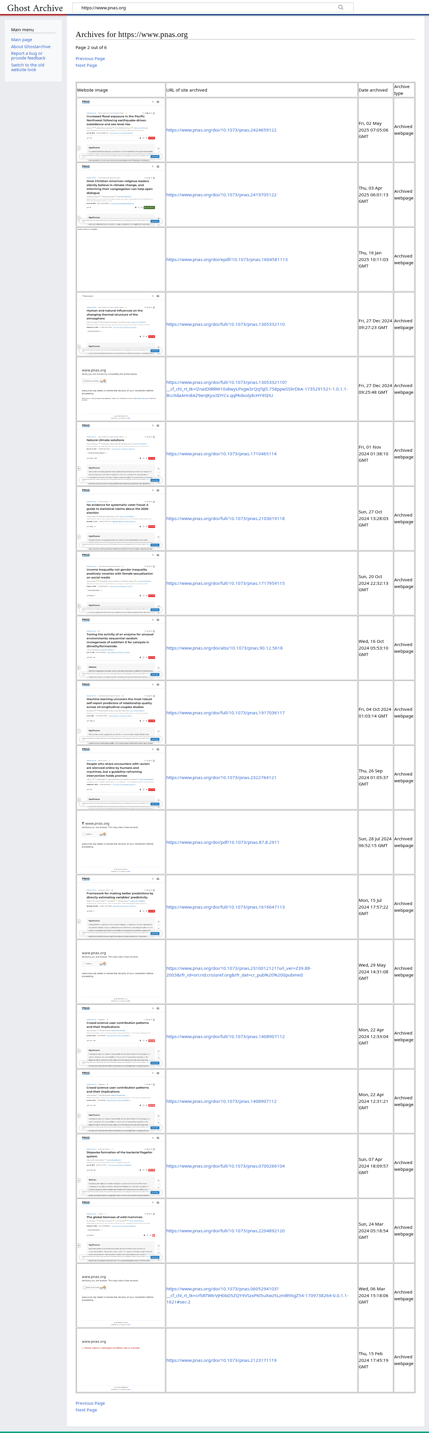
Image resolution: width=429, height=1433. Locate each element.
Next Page (86, 65)
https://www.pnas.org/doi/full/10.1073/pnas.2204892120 (225, 1230)
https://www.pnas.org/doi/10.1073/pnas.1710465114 (221, 453)
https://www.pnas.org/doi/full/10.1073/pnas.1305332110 (225, 324)
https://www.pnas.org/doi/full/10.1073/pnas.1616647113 (225, 907)
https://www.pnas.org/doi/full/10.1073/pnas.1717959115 (225, 583)
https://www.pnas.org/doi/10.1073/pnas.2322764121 (221, 777)
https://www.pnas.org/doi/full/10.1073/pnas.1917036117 (225, 712)
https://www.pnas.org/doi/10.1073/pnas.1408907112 (221, 1101)
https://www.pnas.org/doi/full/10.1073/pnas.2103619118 (225, 518)
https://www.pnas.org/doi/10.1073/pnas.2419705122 (221, 194)
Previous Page (90, 58)
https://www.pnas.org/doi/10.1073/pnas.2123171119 (221, 1360)
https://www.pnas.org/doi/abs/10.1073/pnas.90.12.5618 (224, 648)
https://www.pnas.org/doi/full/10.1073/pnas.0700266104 (225, 1166)
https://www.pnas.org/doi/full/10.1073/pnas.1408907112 (225, 1036)
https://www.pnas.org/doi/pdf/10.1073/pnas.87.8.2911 (223, 842)
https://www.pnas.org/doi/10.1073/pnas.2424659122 (221, 130)
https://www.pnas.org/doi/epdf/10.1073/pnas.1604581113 (227, 259)
